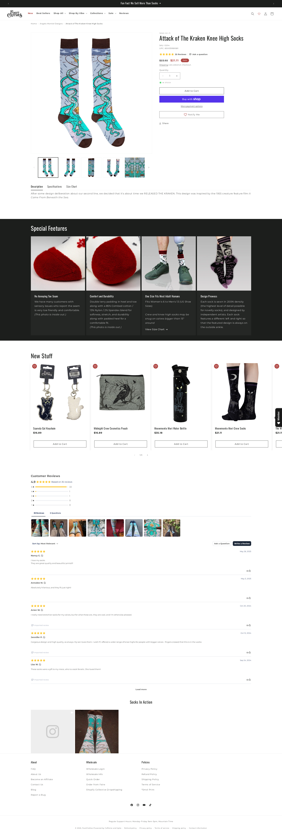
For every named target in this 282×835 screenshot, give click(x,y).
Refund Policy (149, 774)
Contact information (198, 828)
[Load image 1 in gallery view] (48, 167)
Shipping (163, 65)
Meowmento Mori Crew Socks (230, 428)
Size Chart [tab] (71, 186)
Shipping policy (179, 828)
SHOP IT (52, 731)
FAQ (33, 769)
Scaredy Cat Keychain (44, 428)
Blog (33, 789)
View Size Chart (155, 329)
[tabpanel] (141, 198)
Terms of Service (151, 784)
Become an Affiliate (42, 779)
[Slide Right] (149, 167)
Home (34, 24)
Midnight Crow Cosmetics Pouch (110, 428)
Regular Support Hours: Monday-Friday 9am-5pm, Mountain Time (141, 821)
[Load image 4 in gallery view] (113, 167)
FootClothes (87, 828)
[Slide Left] (34, 167)
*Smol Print (148, 789)
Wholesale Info (94, 774)
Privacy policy (146, 828)
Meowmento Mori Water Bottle (170, 428)
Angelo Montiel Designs (51, 24)
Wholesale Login (95, 769)
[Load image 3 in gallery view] (91, 167)
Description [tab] (37, 186)
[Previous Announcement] (8, 3)
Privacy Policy (149, 769)
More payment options (192, 106)
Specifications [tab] (54, 186)
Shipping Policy (150, 779)
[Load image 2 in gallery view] (70, 167)
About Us (36, 774)
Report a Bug (38, 795)
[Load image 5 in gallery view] (135, 167)
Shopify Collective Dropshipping (104, 789)
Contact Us (37, 784)
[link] (52, 731)
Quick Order (93, 779)
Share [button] (165, 123)
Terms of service (162, 828)
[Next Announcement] (273, 3)
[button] (59, 13)
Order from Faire (95, 784)
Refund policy (130, 828)
